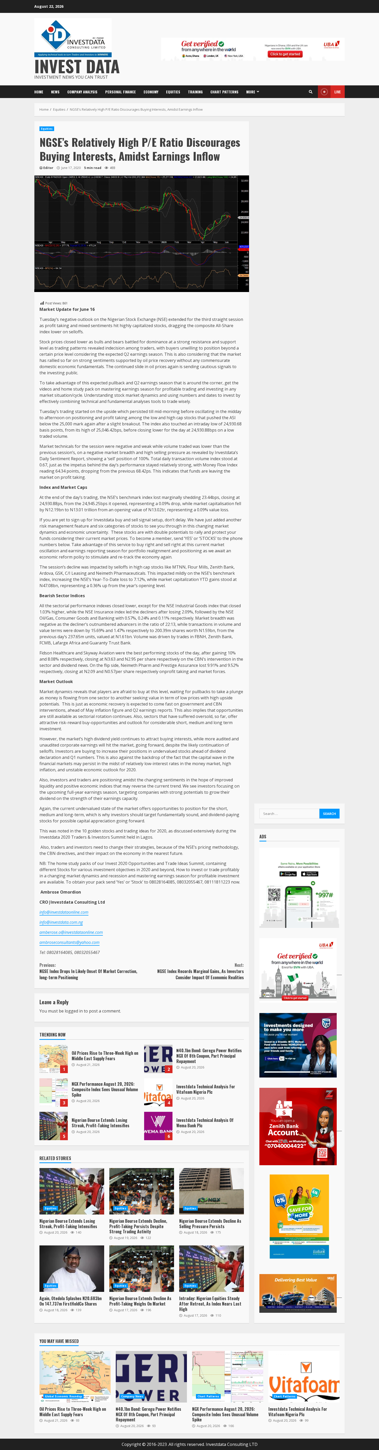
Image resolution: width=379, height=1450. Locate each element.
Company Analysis (82, 91)
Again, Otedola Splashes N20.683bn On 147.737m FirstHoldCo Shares (71, 1268)
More (250, 91)
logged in (74, 1011)
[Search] (310, 92)
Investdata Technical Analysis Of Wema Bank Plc (158, 1126)
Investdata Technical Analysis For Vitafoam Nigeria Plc (158, 1092)
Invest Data (77, 65)
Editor (48, 168)
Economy (151, 91)
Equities (173, 91)
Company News (132, 1396)
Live (337, 91)
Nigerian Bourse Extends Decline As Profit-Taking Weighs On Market (141, 1268)
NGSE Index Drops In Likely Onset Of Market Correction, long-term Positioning (88, 971)
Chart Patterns (224, 91)
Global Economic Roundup (63, 1396)
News (55, 91)
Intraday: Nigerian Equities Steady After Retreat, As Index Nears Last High (211, 1268)
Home (38, 91)
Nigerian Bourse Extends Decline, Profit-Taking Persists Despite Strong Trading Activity (141, 1191)
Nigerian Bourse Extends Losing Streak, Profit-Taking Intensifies (53, 1126)
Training (195, 91)
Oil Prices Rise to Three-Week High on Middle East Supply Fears (53, 1059)
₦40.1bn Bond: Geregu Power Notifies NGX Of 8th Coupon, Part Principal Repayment (158, 1059)
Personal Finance (120, 91)
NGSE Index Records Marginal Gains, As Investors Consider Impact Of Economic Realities (200, 971)
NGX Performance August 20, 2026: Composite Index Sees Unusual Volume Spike (53, 1092)
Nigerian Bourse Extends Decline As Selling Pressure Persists (211, 1191)
